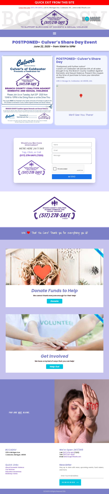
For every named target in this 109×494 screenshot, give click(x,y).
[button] (54, 33)
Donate (55, 301)
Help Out (54, 366)
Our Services (10, 469)
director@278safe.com (72, 457)
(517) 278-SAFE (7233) (31, 155)
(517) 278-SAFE (36, 8)
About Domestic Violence (14, 467)
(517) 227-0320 (68, 454)
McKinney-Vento (11, 474)
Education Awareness (13, 472)
